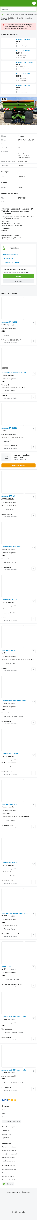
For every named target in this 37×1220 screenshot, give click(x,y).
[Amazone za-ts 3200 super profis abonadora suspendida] (18, 687)
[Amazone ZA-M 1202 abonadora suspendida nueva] (18, 586)
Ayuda (4, 1113)
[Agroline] (7, 14)
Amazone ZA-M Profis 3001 (25, 62)
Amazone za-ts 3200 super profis (13, 701)
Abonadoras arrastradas (10, 254)
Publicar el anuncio (18, 465)
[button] (34, 3)
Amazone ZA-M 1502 (9, 863)
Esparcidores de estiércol (11, 263)
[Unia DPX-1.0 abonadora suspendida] (18, 952)
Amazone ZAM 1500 (8, 496)
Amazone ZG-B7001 (8, 650)
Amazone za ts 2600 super (11, 547)
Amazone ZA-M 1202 (9, 600)
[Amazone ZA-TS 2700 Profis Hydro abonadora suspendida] (18, 899)
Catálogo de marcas (8, 1161)
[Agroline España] (12, 3)
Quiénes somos (7, 1110)
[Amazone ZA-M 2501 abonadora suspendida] (18, 308)
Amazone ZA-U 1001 (9, 428)
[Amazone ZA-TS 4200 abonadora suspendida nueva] (18, 740)
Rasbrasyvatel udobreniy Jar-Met (13, 372)
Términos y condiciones (9, 1147)
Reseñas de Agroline (8, 1157)
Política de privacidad (9, 1150)
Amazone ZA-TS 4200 (23, 39)
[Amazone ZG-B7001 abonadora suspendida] (18, 636)
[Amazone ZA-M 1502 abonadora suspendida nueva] (18, 849)
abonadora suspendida (25, 144)
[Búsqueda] (34, 9)
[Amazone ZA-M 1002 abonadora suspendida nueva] (18, 790)
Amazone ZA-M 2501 (9, 322)
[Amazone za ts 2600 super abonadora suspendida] (18, 533)
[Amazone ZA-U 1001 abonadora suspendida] (18, 414)
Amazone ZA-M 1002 (9, 804)
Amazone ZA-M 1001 (23, 74)
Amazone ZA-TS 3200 (23, 85)
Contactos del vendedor (9, 1117)
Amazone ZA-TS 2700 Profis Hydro (14, 913)
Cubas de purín (8, 258)
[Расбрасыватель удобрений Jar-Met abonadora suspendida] (18, 359)
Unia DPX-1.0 (6, 966)
